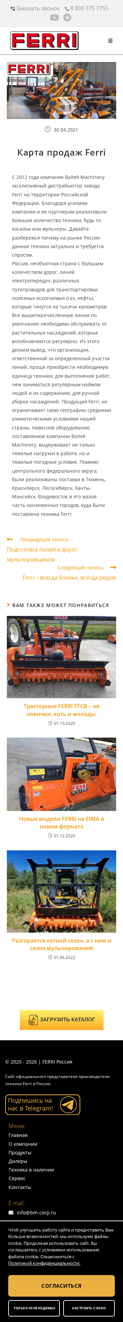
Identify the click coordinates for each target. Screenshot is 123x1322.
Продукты (20, 1152)
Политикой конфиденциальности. (44, 1263)
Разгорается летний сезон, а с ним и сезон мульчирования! (61, 944)
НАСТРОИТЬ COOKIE (89, 1308)
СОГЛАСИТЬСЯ (61, 1285)
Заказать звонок (37, 8)
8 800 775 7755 (88, 8)
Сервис (17, 1178)
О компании (23, 1144)
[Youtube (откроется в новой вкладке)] (55, 17)
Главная (18, 1135)
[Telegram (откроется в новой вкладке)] (67, 17)
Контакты (20, 1187)
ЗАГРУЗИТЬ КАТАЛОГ (67, 1019)
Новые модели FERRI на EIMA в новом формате (61, 822)
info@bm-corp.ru (36, 1212)
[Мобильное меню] (110, 40)
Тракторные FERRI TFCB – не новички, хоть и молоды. (61, 709)
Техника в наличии (31, 1169)
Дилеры (18, 1161)
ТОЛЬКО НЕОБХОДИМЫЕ (34, 1308)
